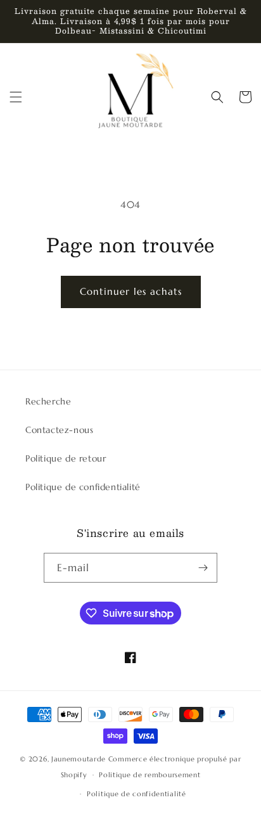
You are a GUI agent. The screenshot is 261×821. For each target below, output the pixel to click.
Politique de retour (65, 458)
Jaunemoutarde (78, 758)
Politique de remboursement (149, 774)
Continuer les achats (131, 291)
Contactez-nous (59, 430)
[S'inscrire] (203, 568)
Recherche (48, 401)
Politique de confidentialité (83, 487)
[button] (16, 97)
